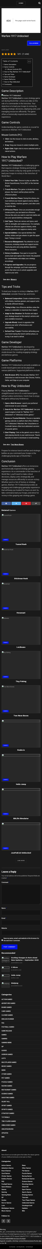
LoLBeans (21, 647)
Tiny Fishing (21, 681)
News (4, 1070)
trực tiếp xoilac (12, 1246)
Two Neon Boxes (21, 715)
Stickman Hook (21, 578)
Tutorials (6, 1117)
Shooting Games (8, 1097)
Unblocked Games (8, 1125)
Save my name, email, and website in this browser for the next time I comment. (21, 939)
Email (4, 918)
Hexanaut (21, 613)
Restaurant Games (9, 1090)
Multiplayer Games (9, 1062)
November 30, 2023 (17, 985)
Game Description (10, 64)
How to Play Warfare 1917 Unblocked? (17, 72)
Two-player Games (9, 1121)
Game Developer (9, 77)
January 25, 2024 (16, 970)
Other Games (7, 1074)
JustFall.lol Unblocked (21, 853)
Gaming (4, 1038)
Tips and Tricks (9, 74)
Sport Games (7, 1105)
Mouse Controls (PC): (15, 69)
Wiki (3, 1137)
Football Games (8, 1027)
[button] (28, 61)
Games (6, 539)
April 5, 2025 (5, 50)
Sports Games (7, 1109)
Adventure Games (8, 1003)
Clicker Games (7, 1015)
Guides (4, 1050)
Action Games (7, 999)
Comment (6, 882)
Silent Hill (6, 1101)
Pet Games (6, 1078)
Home (21, 3)
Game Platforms (9, 79)
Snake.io (21, 750)
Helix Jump (21, 784)
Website (4, 928)
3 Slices (14, 967)
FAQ (3, 1023)
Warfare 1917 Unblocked (11, 98)
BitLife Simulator (21, 818)
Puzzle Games (7, 1082)
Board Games (7, 1007)
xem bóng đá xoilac (21, 1246)
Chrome (31, 378)
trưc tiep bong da (29, 1246)
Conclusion (8, 84)
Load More (21, 860)
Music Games (7, 1066)
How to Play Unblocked (12, 82)
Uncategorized (7, 1129)
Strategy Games (8, 1113)
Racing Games (7, 1086)
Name (4, 908)
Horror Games (7, 1054)
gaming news (7, 1042)
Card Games (6, 1011)
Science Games (7, 1094)
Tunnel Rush (20, 544)
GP (3, 1046)
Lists (4, 1058)
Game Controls (9, 67)
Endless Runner (8, 1019)
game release (7, 1031)
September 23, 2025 (17, 962)
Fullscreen (33, 43)
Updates (5, 1133)
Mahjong (14, 983)
